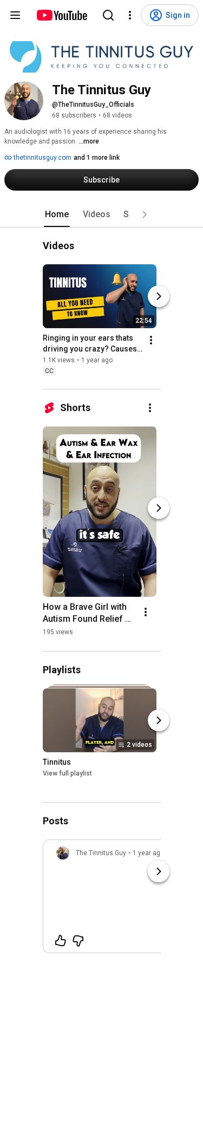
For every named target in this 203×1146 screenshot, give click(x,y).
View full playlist (67, 773)
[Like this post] (60, 940)
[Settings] (129, 15)
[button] (145, 214)
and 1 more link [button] (97, 157)
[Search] (108, 15)
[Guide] (15, 15)
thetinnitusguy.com (41, 157)
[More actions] (151, 340)
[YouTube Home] (61, 15)
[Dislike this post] (78, 940)
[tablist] (102, 214)
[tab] (57, 214)
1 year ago (148, 853)
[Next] (158, 296)
